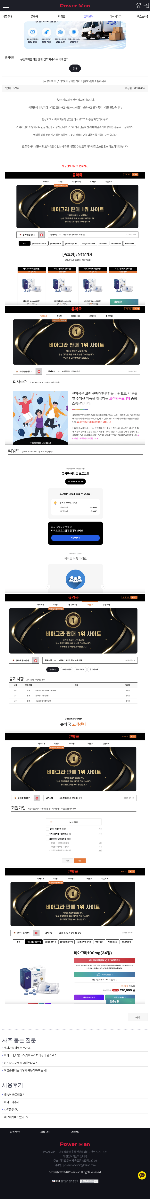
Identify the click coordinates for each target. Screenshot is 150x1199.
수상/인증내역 (87, 1181)
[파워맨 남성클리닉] (75, 1144)
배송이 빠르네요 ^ (14, 1095)
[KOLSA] (56, 1181)
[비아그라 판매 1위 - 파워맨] (75, 5)
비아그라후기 (11, 1102)
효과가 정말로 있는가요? (17, 1048)
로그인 (146, 5)
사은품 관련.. (11, 1110)
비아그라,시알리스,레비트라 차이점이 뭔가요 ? (30, 1055)
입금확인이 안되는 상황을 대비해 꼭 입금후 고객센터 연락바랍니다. (54, 57)
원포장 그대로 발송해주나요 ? (20, 1063)
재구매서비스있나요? (16, 1117)
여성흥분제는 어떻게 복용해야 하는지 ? (25, 1070)
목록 (137, 1017)
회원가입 (138, 5)
